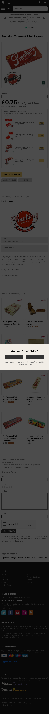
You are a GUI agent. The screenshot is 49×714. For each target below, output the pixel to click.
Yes (14, 357)
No (35, 357)
